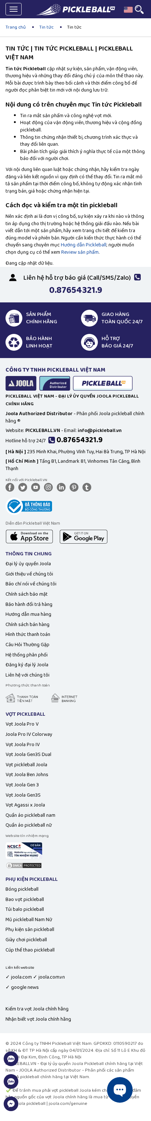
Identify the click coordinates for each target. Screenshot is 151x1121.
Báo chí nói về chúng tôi (30, 584)
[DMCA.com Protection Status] (23, 865)
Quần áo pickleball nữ (28, 825)
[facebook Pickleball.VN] (11, 487)
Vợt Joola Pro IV (22, 745)
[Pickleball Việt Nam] (75, 9)
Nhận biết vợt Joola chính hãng (38, 1019)
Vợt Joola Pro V (21, 724)
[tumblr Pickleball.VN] (88, 487)
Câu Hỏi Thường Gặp (27, 645)
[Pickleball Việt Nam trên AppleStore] (29, 536)
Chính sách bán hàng (27, 625)
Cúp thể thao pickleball (30, 950)
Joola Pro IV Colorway (28, 734)
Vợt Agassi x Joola (25, 805)
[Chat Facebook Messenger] (11, 1107)
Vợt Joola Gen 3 (22, 785)
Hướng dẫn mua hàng (28, 614)
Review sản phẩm (80, 252)
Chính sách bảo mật (26, 594)
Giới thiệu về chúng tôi (29, 574)
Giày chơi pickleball (26, 940)
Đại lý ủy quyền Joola (28, 564)
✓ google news (22, 987)
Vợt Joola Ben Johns (26, 775)
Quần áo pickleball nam (30, 815)
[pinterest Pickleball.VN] (75, 487)
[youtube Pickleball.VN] (37, 487)
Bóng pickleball (21, 889)
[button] (128, 10)
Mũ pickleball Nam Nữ (28, 920)
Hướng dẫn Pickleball (83, 245)
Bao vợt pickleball (24, 899)
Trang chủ (15, 27)
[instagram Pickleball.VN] (50, 487)
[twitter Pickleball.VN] (24, 487)
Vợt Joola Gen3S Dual (28, 755)
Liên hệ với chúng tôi (27, 675)
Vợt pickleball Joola (26, 765)
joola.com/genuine (68, 1103)
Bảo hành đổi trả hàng (28, 604)
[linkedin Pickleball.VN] (63, 487)
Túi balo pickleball (24, 909)
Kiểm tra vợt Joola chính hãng (37, 1009)
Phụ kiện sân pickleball (29, 930)
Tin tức (46, 27)
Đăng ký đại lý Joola (26, 665)
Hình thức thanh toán (27, 634)
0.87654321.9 (79, 440)
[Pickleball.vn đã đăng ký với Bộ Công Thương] (28, 506)
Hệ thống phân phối (26, 655)
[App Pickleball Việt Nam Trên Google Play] (83, 536)
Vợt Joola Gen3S (23, 795)
